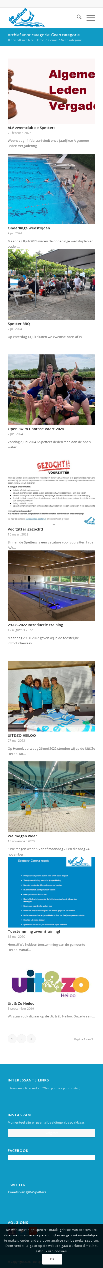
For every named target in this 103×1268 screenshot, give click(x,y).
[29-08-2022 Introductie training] (51, 585)
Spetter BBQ (19, 323)
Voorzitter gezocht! (25, 529)
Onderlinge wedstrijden (29, 228)
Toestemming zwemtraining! (34, 931)
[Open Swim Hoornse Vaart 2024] (51, 389)
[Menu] (88, 18)
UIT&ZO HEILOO (22, 735)
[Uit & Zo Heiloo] (51, 984)
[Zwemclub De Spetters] (43, 18)
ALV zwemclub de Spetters (31, 127)
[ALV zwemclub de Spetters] (51, 91)
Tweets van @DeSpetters (27, 1192)
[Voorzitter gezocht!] (51, 490)
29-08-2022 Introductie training (35, 624)
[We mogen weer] (51, 796)
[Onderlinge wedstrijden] (51, 189)
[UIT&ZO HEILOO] (51, 696)
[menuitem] (77, 18)
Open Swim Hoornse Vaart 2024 (36, 428)
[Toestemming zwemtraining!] (51, 892)
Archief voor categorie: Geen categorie (44, 35)
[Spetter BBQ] (51, 284)
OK (52, 1259)
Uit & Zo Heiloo (21, 1003)
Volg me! (52, 1133)
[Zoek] (77, 18)
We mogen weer (22, 836)
